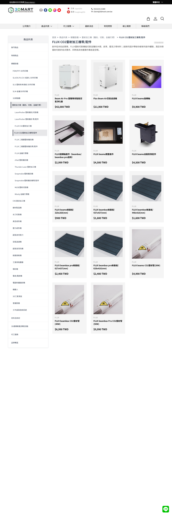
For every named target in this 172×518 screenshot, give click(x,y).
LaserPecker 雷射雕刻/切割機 (26, 112)
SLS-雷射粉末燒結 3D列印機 (24, 84)
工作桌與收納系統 (20, 310)
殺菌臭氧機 (17, 255)
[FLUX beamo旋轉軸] (146, 77)
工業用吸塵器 (18, 262)
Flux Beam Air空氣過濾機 (105, 98)
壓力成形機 (17, 228)
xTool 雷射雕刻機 (21, 160)
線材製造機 (17, 207)
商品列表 (63, 37)
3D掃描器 (16, 98)
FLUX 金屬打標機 (21, 153)
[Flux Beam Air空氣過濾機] (108, 77)
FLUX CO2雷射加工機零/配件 (25, 132)
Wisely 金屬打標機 (22, 194)
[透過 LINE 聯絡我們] (165, 509)
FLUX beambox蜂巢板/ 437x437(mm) (104, 211)
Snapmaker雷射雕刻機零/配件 (27, 180)
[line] (50, 10)
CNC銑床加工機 (19, 201)
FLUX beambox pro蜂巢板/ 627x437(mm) (67, 267)
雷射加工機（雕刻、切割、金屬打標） (27, 105)
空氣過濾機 (17, 241)
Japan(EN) (78, 8)
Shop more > (29, 2)
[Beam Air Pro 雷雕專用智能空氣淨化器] (69, 77)
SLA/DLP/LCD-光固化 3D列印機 (25, 77)
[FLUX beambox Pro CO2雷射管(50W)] (108, 299)
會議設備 (16, 303)
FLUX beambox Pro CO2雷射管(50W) (107, 322)
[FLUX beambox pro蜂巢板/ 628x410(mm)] (108, 244)
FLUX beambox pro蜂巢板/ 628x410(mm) (105, 267)
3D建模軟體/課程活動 (19, 326)
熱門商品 (14, 47)
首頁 (54, 37)
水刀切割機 (17, 214)
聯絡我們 (145, 26)
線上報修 (127, 26)
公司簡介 (27, 26)
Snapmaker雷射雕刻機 (24, 173)
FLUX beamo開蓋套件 (103, 154)
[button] (148, 19)
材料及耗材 (15, 318)
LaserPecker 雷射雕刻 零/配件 (27, 119)
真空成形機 (17, 221)
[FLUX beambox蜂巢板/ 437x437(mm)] (108, 188)
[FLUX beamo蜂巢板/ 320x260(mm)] (69, 188)
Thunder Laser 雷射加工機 (25, 167)
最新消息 (89, 26)
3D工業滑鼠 (17, 296)
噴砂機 (15, 269)
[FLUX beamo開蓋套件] (108, 132)
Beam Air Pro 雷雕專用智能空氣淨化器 (68, 100)
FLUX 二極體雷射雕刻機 (24, 139)
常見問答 (108, 26)
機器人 (15, 289)
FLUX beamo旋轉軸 (141, 98)
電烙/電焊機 (17, 276)
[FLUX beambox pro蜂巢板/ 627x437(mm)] (69, 244)
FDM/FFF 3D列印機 (20, 71)
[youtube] (59, 10)
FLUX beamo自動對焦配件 (144, 154)
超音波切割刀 (18, 235)
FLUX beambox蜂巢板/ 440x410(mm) (142, 211)
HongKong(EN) (80, 12)
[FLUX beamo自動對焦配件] (146, 132)
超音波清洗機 (18, 248)
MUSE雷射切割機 (21, 187)
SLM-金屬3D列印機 (20, 91)
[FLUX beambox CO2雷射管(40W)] (69, 299)
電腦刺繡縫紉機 (19, 282)
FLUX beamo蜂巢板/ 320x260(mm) (64, 211)
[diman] (41, 10)
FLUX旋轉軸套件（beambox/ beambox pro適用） (68, 156)
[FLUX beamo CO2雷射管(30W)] (146, 244)
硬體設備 (14, 63)
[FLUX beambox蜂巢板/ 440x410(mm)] (146, 188)
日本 (72, 8)
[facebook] (45, 10)
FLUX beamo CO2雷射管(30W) (146, 265)
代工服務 (67, 26)
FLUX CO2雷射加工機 (23, 126)
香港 (72, 12)
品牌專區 (14, 342)
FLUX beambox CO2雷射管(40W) (67, 322)
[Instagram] (54, 10)
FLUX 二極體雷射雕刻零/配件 (26, 146)
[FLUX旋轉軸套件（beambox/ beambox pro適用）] (69, 132)
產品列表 (45, 26)
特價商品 (14, 55)
